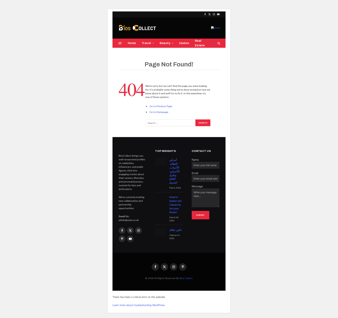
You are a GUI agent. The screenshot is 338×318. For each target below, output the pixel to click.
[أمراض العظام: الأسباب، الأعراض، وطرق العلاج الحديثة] (160, 161)
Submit (200, 215)
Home (132, 43)
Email (195, 173)
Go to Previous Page (160, 106)
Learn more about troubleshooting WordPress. (138, 305)
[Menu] (120, 43)
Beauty (165, 43)
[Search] (218, 43)
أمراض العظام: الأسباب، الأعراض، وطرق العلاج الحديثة (174, 171)
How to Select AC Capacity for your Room (175, 205)
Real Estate (200, 43)
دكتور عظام (175, 230)
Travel (146, 43)
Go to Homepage (158, 111)
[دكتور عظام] (160, 231)
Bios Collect (186, 278)
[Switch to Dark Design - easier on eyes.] (213, 43)
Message (197, 186)
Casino (184, 43)
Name (195, 159)
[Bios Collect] (137, 28)
